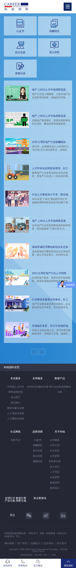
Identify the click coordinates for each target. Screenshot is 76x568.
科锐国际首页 (11, 367)
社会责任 (55, 450)
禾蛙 (41, 533)
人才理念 (55, 471)
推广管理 (22, 543)
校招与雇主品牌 (15, 408)
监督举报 (48, 543)
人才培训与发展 (15, 413)
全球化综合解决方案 (38, 386)
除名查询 (61, 543)
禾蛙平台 (15, 440)
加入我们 (55, 466)
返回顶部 (68, 565)
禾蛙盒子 (33, 533)
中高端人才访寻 (15, 386)
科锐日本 (61, 533)
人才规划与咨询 (15, 418)
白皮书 (37, 440)
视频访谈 (37, 461)
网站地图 (9, 543)
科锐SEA (9, 536)
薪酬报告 (37, 445)
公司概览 (55, 440)
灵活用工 (15, 397)
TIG (18, 536)
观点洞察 (37, 456)
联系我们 (55, 488)
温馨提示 (35, 543)
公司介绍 (55, 445)
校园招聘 (55, 482)
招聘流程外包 (15, 392)
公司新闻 (55, 456)
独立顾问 (15, 402)
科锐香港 (50, 533)
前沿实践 (37, 450)
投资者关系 (55, 461)
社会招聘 (55, 477)
